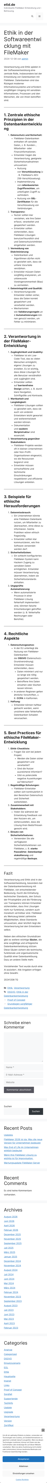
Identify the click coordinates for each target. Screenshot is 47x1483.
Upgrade (8, 1412)
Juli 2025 (8, 1248)
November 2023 (12, 1296)
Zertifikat (8, 1425)
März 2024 (9, 1288)
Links (6, 1385)
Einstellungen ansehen (23, 1473)
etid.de (9, 5)
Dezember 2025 (12, 1234)
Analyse (8, 1349)
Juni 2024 (9, 1279)
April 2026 (9, 1225)
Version (8, 1421)
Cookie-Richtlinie (22, 1480)
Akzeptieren (23, 1459)
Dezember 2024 (12, 1261)
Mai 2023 (9, 1319)
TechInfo (8, 1403)
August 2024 (10, 1270)
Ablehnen (23, 1466)
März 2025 (9, 1252)
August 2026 (10, 1216)
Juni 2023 (9, 1314)
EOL (6, 1367)
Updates (8, 1135)
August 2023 (10, 1305)
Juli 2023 (9, 1310)
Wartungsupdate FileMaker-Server (22, 1163)
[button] (43, 1430)
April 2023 (9, 1323)
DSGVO (11, 992)
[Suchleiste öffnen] (32, 16)
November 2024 (12, 1265)
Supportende (11, 1398)
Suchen (8, 1106)
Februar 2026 (11, 1230)
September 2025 (13, 1243)
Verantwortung (22, 988)
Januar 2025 (10, 1256)
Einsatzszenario (12, 1363)
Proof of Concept (16, 1000)
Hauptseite (9, 1376)
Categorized (10, 1354)
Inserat (7, 1381)
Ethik (10, 988)
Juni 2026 (9, 1221)
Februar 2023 (11, 1328)
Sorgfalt (8, 1394)
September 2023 (13, 1301)
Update (8, 1407)
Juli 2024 (9, 1274)
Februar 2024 (11, 1292)
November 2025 (12, 1239)
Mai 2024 (9, 1283)
